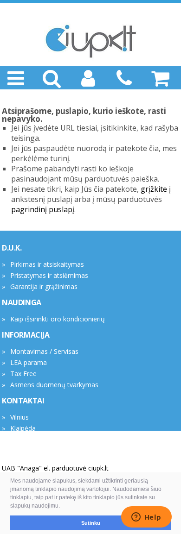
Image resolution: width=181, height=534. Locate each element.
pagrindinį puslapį (42, 209)
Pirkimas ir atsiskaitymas (47, 264)
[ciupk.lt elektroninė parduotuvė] (90, 41)
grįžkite (154, 189)
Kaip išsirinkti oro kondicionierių (57, 318)
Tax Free (23, 373)
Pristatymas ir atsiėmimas (49, 275)
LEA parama (28, 362)
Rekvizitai (24, 439)
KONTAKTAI (23, 401)
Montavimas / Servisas (44, 351)
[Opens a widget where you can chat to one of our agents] (146, 517)
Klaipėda (23, 428)
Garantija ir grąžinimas (44, 286)
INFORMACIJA (26, 335)
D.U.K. (12, 248)
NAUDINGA (21, 302)
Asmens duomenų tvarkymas (54, 384)
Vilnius (19, 417)
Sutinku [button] (90, 523)
